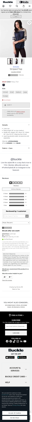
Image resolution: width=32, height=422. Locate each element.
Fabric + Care (7, 148)
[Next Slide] (19, 16)
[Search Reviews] (27, 216)
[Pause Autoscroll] (16, 16)
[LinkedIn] (21, 341)
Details (5, 125)
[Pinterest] (10, 341)
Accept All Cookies (15, 413)
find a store (17, 315)
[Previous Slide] (12, 16)
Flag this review (7, 280)
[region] (14, 404)
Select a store (20, 111)
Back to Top (16, 289)
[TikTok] (14, 341)
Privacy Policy (16, 405)
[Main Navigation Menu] (29, 6)
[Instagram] (18, 341)
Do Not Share (14, 418)
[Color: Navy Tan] (4, 85)
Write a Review (16, 189)
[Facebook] (7, 341)
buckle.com (5, 394)
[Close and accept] (27, 389)
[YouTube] (25, 341)
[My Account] (3, 6)
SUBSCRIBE (16, 333)
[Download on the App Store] (10, 357)
